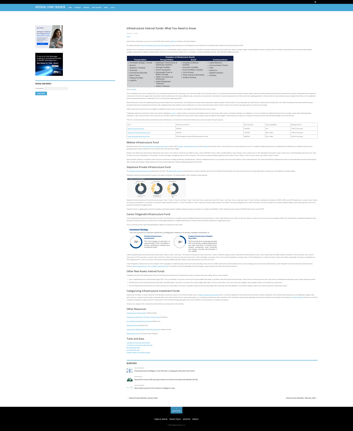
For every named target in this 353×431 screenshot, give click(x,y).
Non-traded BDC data (133, 350)
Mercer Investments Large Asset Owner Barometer (156, 45)
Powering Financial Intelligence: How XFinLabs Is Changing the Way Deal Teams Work (164, 371)
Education (138, 376)
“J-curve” (173, 113)
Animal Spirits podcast (175, 171)
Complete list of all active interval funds (138, 342)
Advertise (186, 419)
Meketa (134, 89)
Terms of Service (160, 419)
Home (70, 7)
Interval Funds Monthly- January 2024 (142, 398)
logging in (173, 41)
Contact (195, 419)
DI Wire (205, 146)
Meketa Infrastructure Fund (136, 128)
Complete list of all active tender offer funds (139, 345)
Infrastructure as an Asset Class (136, 313)
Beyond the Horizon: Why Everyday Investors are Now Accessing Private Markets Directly (166, 379)
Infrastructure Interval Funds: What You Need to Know (161, 28)
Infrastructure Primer (133, 325)
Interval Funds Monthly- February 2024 (302, 398)
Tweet (128, 36)
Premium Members (298, 297)
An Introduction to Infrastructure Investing (139, 321)
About (106, 7)
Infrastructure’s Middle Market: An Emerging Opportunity (144, 329)
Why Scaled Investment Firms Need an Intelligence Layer (154, 388)
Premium (86, 7)
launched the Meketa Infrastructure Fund (155, 146)
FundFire (180, 146)
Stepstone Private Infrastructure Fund (139, 132)
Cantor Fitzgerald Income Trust (141, 266)
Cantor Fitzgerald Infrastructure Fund (139, 136)
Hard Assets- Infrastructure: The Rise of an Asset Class (143, 317)
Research (78, 7)
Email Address (39, 88)
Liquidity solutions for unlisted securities (138, 352)
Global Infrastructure (133, 333)
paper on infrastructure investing (208, 295)
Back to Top (176, 411)
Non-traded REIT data (133, 347)
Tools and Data (96, 7)
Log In (113, 7)
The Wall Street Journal (191, 146)
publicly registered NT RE (160, 266)
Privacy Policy (175, 419)
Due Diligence (139, 368)
